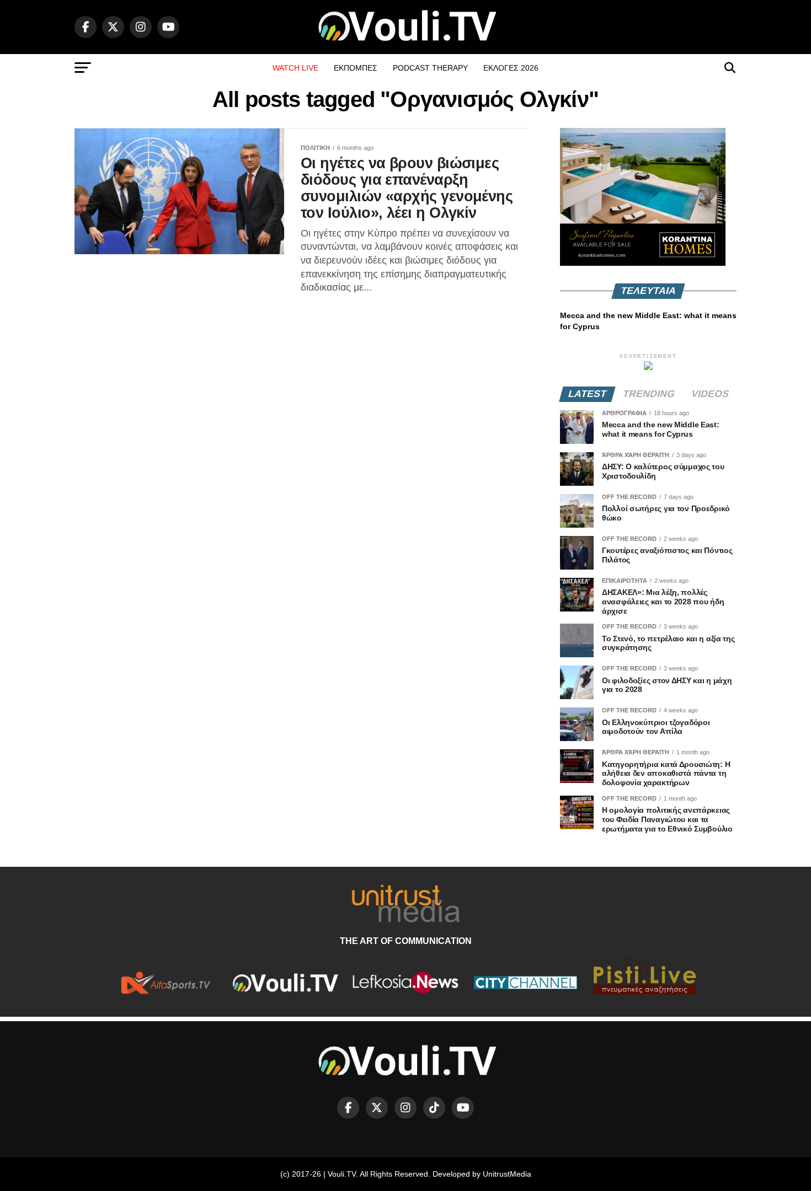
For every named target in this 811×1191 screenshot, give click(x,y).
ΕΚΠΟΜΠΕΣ (355, 67)
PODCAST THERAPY (430, 67)
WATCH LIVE (295, 67)
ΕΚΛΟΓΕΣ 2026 (510, 67)
